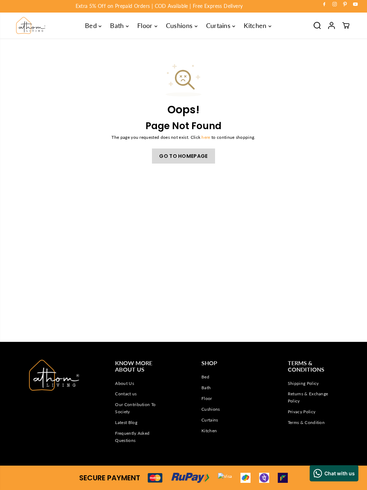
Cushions (180, 25)
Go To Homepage (183, 156)
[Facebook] (324, 4)
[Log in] (331, 25)
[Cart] (345, 25)
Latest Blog (126, 422)
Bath (118, 25)
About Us (124, 383)
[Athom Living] (31, 25)
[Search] (317, 25)
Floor (145, 25)
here (205, 137)
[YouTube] (355, 4)
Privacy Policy (301, 411)
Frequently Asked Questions (132, 436)
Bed (92, 25)
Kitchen (256, 25)
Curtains (219, 25)
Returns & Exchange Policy (308, 397)
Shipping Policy (303, 383)
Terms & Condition (306, 422)
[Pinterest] (345, 4)
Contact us (126, 393)
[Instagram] (334, 4)
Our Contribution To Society (135, 408)
